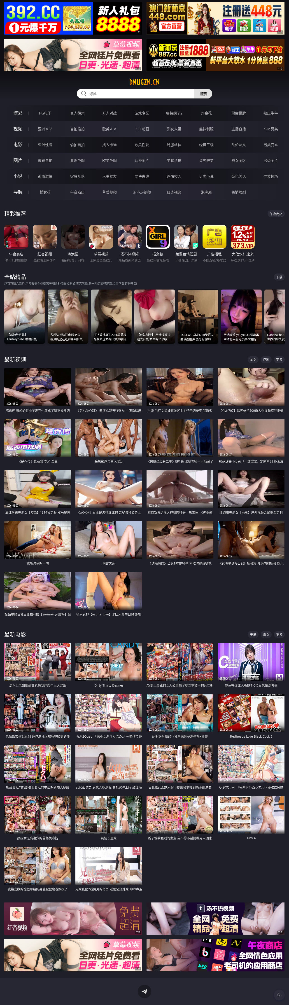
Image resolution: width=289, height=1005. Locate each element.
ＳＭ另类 (270, 128)
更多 (279, 360)
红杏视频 (174, 192)
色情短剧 (238, 192)
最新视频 (15, 359)
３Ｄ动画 (142, 128)
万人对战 (109, 113)
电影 (17, 145)
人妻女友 (109, 176)
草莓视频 (109, 192)
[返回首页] (279, 995)
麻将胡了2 (174, 113)
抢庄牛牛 (270, 113)
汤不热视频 (142, 192)
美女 (253, 360)
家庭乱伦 (77, 176)
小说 (17, 176)
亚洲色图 (77, 160)
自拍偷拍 (77, 128)
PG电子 (45, 113)
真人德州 (77, 113)
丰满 (253, 634)
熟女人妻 (174, 128)
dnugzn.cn (144, 82)
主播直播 (238, 128)
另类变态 (270, 144)
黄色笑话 (238, 176)
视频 (17, 129)
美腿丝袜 (174, 160)
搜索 (203, 93)
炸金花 (206, 113)
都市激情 (45, 176)
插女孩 (45, 192)
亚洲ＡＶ (45, 128)
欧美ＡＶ (109, 128)
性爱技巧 (270, 176)
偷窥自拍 (45, 160)
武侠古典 (142, 176)
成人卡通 (109, 144)
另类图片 (270, 160)
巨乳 (266, 360)
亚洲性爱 (45, 144)
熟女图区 (238, 160)
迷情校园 (174, 176)
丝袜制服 (206, 128)
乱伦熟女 (238, 144)
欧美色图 (109, 160)
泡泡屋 (206, 192)
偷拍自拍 (77, 144)
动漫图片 (142, 160)
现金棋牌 (238, 113)
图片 (17, 160)
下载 (279, 277)
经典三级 (206, 144)
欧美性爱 (142, 144)
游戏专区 (142, 113)
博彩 (17, 113)
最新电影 (15, 634)
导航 (17, 192)
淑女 (266, 634)
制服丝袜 (174, 144)
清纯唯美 (206, 160)
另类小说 (206, 176)
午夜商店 (77, 192)
